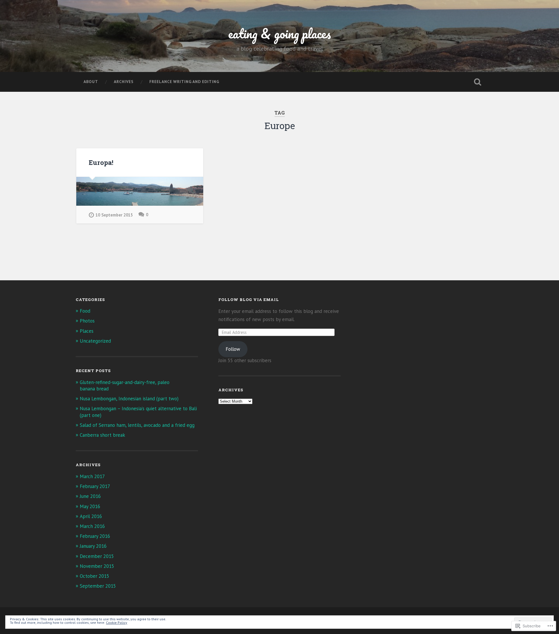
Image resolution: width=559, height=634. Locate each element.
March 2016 (92, 526)
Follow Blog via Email (248, 299)
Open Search (477, 82)
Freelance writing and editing (184, 81)
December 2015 (97, 556)
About (91, 81)
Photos (87, 321)
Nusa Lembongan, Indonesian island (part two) (129, 398)
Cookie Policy (116, 622)
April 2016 (91, 516)
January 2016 (93, 546)
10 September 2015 (114, 215)
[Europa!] (139, 191)
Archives (124, 81)
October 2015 (94, 576)
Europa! (101, 162)
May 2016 (90, 506)
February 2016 (95, 536)
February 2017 (95, 486)
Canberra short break (102, 435)
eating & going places (279, 33)
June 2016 (90, 496)
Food (85, 311)
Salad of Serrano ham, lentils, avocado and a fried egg (137, 425)
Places (86, 331)
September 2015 (98, 586)
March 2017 (92, 476)
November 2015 (97, 566)
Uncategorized (95, 341)
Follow (233, 349)
